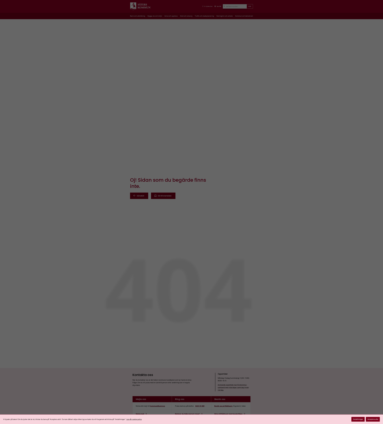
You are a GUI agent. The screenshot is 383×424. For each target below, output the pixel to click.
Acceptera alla (373, 419)
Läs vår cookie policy (134, 419)
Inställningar (358, 419)
